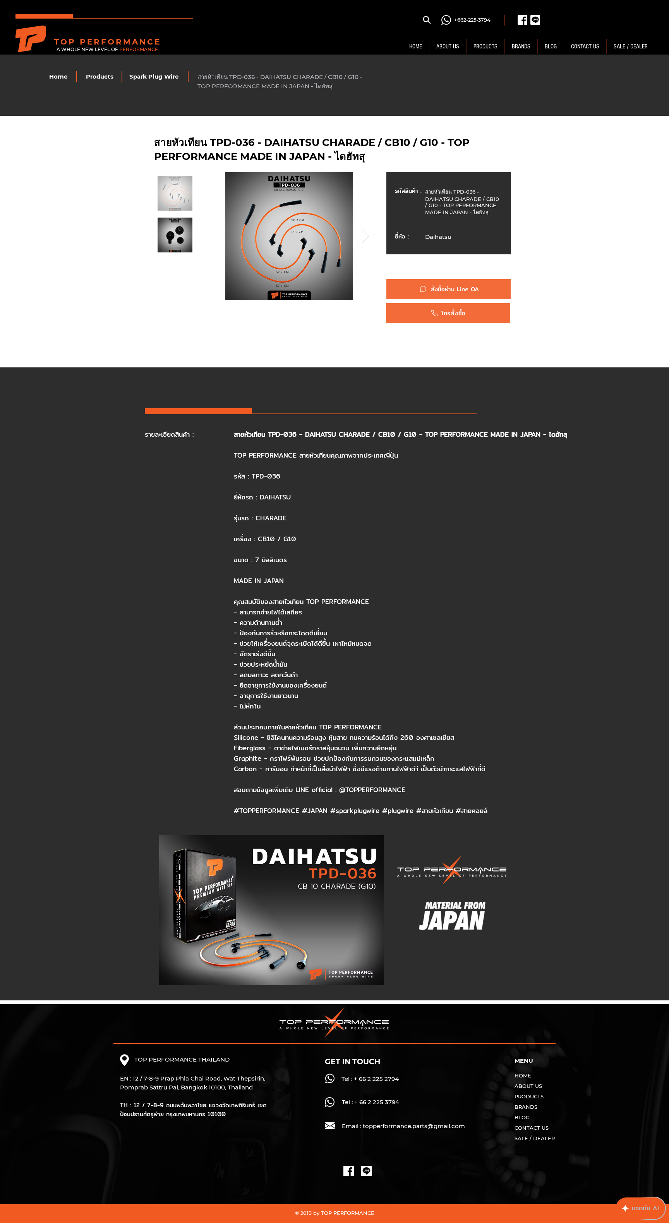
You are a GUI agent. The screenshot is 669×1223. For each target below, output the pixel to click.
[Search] (427, 20)
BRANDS (526, 1107)
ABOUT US (528, 1086)
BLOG (522, 1117)
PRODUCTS (529, 1096)
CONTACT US (532, 1128)
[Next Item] (365, 236)
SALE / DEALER (535, 1138)
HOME (523, 1075)
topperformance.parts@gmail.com (414, 1126)
